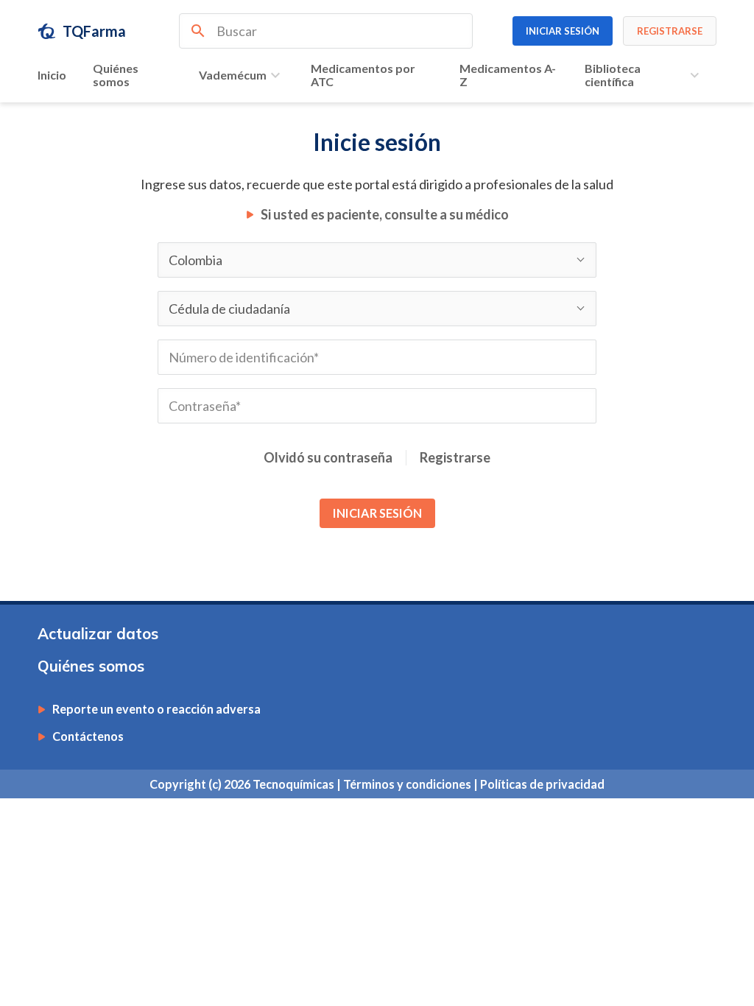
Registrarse (455, 457)
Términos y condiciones (408, 784)
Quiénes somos (115, 74)
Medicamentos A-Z (507, 74)
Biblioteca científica (613, 74)
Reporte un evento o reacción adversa (156, 709)
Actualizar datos (98, 634)
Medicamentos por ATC (363, 74)
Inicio (52, 75)
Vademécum (233, 75)
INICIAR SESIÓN (377, 513)
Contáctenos (88, 736)
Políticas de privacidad (542, 784)
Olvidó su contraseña (328, 457)
